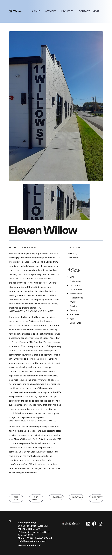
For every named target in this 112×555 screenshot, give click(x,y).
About (36, 11)
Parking (73, 310)
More (96, 11)
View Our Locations (28, 545)
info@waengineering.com (32, 541)
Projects (67, 11)
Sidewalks (74, 314)
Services (51, 11)
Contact (84, 11)
